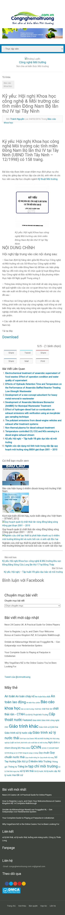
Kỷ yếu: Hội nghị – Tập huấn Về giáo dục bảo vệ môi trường (33, 572)
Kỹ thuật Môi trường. (48, 179)
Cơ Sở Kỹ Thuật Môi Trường (36, 715)
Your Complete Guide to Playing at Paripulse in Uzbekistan (28, 818)
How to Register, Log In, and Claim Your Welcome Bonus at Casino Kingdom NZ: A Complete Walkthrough (31, 802)
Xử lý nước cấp (50, 771)
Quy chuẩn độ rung (47, 758)
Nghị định (53, 742)
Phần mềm (25, 748)
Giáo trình (36, 720)
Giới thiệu (22, 906)
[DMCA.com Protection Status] (11, 892)
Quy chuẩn (44, 752)
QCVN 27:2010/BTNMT (50, 748)
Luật (12, 742)
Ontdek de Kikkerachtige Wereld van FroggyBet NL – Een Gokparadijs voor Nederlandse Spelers (27, 810)
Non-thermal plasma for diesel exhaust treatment (30, 427)
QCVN (36, 747)
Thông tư (12, 766)
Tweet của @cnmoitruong (17, 677)
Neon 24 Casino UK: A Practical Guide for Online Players (32, 624)
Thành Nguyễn (17, 119)
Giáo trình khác (23, 726)
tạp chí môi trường (43, 766)
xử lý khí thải (27, 771)
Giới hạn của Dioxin (27, 739)
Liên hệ (53, 906)
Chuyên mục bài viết (14, 600)
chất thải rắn (47, 709)
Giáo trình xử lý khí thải (48, 727)
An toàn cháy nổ (25, 696)
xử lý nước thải (20, 837)
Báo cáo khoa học (8, 84)
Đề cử (19, 775)
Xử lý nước (38, 771)
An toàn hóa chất (42, 696)
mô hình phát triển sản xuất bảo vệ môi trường (31, 743)
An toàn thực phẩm (33, 703)
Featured (27, 720)
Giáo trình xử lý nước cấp (18, 732)
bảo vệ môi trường (27, 709)
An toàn (10, 696)
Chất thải (38, 709)
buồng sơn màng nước (38, 837)
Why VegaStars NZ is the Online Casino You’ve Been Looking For (30, 824)
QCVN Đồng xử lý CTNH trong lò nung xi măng (21, 753)
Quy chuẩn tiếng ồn (32, 758)
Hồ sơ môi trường (42, 738)
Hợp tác (43, 906)
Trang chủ (11, 906)
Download (10, 337)
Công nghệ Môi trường (32, 62)
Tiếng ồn (23, 766)
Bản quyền (33, 906)
